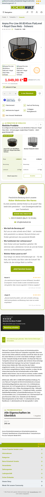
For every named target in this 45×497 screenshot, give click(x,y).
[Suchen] (27, 12)
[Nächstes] (41, 47)
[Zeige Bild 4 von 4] (28, 60)
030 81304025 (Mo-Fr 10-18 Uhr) (23, 218)
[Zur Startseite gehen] (22, 7)
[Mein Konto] (36, 12)
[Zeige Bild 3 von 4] (24, 60)
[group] (22, 47)
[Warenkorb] (41, 12)
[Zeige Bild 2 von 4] (20, 60)
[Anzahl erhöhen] (16, 93)
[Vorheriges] (3, 47)
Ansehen (32, 175)
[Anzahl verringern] (5, 93)
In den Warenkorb (27, 93)
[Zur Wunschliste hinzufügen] (39, 93)
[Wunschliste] (32, 12)
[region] (22, 47)
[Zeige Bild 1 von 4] (16, 60)
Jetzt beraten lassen (22, 269)
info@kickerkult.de (24, 222)
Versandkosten (14, 83)
